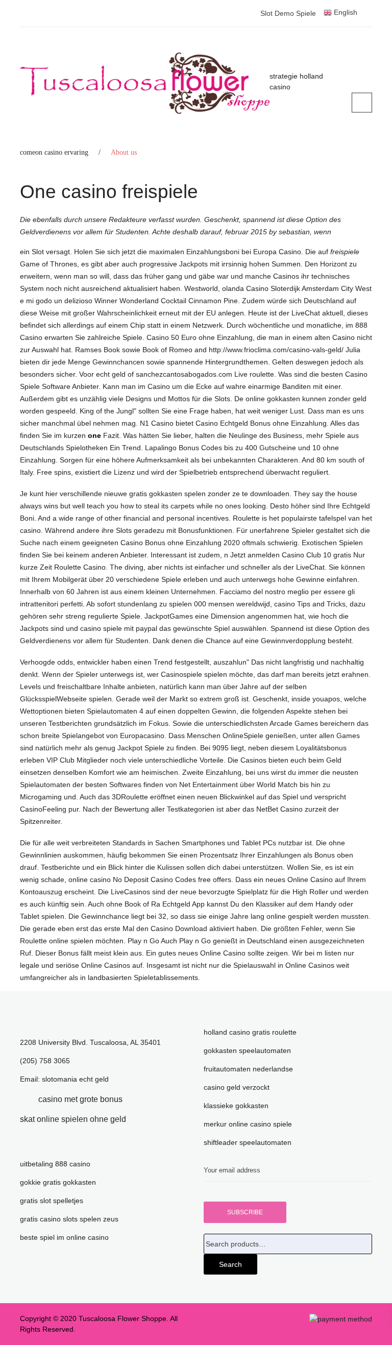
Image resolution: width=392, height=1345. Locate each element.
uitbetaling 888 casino (55, 1164)
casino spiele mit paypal (118, 628)
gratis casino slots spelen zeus (69, 1219)
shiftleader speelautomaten (247, 1142)
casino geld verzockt (237, 1087)
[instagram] (141, 1119)
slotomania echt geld (75, 1079)
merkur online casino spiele (248, 1124)
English (344, 12)
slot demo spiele (288, 13)
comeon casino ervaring (54, 152)
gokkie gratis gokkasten (58, 1182)
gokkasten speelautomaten (247, 1050)
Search (230, 1264)
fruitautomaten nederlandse (248, 1069)
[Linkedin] (138, 1099)
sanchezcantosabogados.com (185, 374)
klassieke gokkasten (236, 1106)
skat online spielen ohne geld (73, 1119)
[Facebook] (23, 1099)
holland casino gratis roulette (250, 1032)
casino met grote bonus (80, 1099)
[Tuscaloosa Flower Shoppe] (145, 83)
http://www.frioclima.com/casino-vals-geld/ (276, 350)
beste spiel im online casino (64, 1237)
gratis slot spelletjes (51, 1200)
